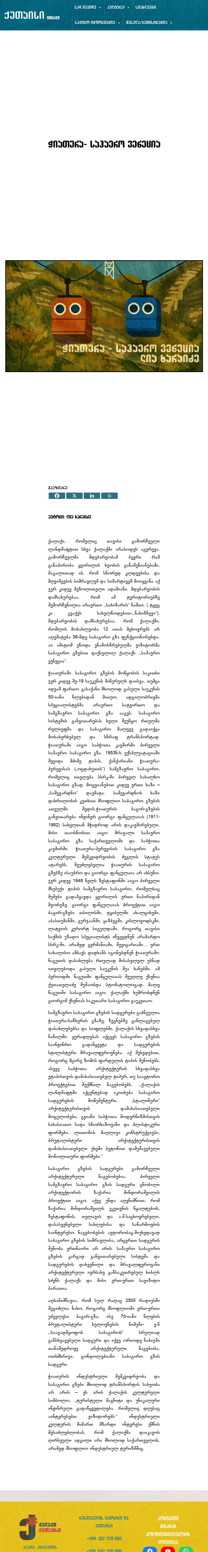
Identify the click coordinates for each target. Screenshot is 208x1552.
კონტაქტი (168, 1518)
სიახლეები (145, 8)
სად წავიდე (85, 8)
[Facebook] (57, 496)
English (53, 18)
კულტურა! (116, 8)
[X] (74, 496)
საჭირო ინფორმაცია (95, 23)
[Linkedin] (92, 496)
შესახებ (168, 1526)
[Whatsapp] (109, 496)
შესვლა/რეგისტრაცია (146, 23)
